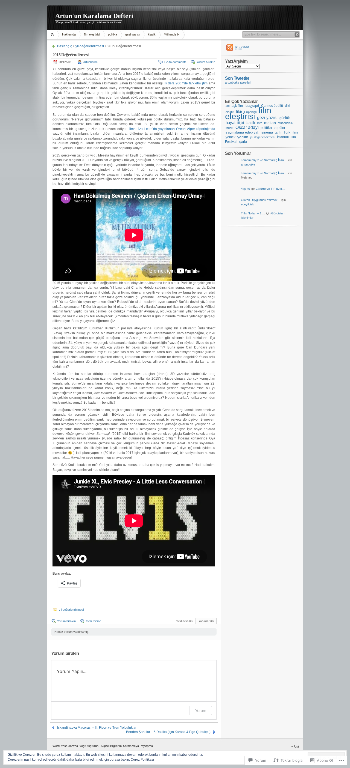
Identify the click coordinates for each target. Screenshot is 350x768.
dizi (287, 106)
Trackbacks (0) (183, 620)
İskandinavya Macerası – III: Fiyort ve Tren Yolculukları (97, 727)
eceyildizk (247, 204)
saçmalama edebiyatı (242, 132)
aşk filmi (238, 106)
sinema (267, 132)
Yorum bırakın (206, 62)
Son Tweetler (237, 78)
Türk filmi (290, 132)
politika (112, 34)
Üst (296, 746)
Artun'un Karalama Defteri (94, 15)
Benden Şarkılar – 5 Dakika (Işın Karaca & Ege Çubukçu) (168, 732)
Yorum (200, 710)
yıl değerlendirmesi (89, 46)
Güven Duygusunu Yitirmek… (261, 200)
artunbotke (90, 62)
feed (242, 47)
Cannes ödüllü (272, 105)
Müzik (230, 127)
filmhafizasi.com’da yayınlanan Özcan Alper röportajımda (172, 129)
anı (228, 105)
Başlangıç (64, 46)
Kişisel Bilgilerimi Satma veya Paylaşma (127, 746)
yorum (242, 137)
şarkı (243, 142)
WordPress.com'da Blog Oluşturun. (75, 746)
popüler (279, 128)
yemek (230, 137)
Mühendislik (171, 34)
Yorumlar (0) (206, 620)
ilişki (240, 123)
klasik (152, 34)
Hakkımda (69, 34)
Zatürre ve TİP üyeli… (270, 188)
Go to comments (175, 62)
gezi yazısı (132, 34)
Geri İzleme (93, 621)
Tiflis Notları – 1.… (253, 213)
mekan (270, 123)
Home (53, 34)
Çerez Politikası (142, 759)
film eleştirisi (92, 34)
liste (259, 123)
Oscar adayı (247, 127)
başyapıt (252, 106)
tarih (278, 132)
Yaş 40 (245, 188)
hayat (230, 122)
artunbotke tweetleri (238, 82)
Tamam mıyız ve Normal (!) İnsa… (264, 160)
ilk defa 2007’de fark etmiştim (186, 83)
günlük (284, 118)
